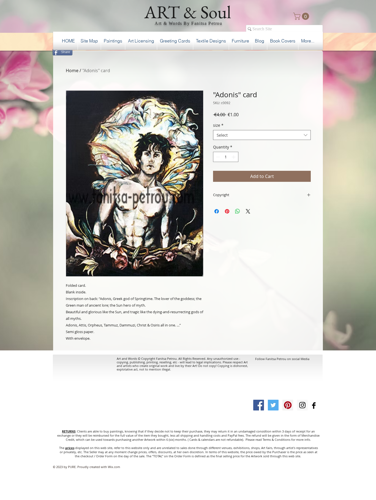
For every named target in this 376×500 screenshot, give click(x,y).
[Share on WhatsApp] (237, 211)
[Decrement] (217, 157)
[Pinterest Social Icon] (287, 405)
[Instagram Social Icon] (302, 405)
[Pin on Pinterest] (227, 211)
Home (72, 70)
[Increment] (234, 157)
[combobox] (262, 135)
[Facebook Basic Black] (313, 405)
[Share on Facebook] (216, 211)
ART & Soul (187, 11)
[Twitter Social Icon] (273, 405)
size (218, 125)
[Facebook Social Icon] (258, 405)
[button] (302, 16)
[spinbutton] (226, 157)
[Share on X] (248, 211)
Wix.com (114, 467)
